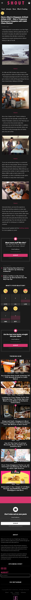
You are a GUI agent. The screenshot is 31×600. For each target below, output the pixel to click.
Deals (13, 440)
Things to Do (20, 394)
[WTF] (2, 13)
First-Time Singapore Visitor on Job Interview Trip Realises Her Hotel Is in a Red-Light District (16, 466)
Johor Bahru (10, 373)
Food (18, 440)
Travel (22, 373)
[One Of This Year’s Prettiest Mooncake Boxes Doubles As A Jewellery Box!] (15, 433)
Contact (17, 592)
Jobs (11, 592)
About (6, 592)
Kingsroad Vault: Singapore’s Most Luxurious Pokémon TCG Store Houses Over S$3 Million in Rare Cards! (15, 422)
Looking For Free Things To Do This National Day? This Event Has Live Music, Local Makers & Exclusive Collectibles (15, 400)
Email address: (15, 249)
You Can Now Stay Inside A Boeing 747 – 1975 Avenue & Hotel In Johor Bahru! (15, 377)
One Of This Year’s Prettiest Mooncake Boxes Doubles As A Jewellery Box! (15, 444)
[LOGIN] (29, 3)
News (17, 373)
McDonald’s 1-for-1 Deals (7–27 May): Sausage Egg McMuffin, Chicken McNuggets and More (15, 488)
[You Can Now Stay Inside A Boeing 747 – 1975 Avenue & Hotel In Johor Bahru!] (15, 366)
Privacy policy (15, 594)
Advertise (23, 592)
